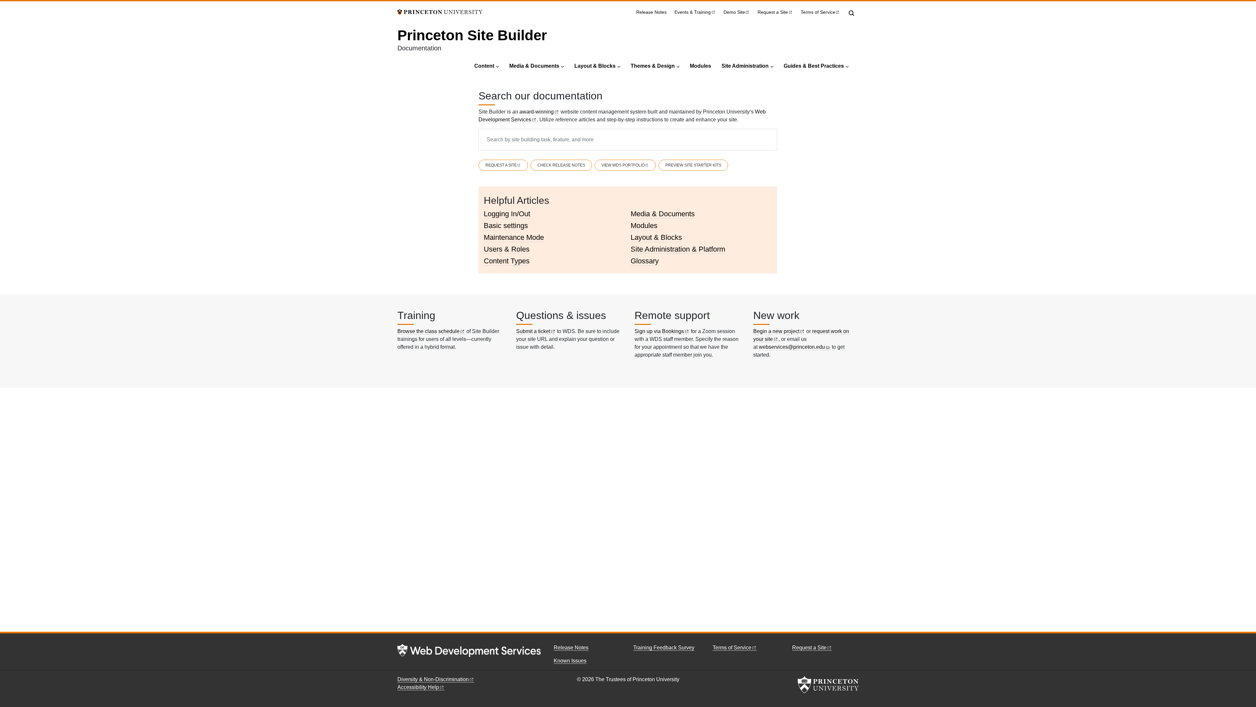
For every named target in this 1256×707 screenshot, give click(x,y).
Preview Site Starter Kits (693, 165)
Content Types (507, 261)
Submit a (533, 331)
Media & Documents (534, 66)
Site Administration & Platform (678, 249)
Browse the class (428, 331)
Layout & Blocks (595, 66)
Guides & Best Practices (814, 66)
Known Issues (570, 660)
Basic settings (506, 225)
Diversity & (433, 679)
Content (484, 66)
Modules (700, 66)
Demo (734, 12)
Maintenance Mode (514, 237)
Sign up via (659, 331)
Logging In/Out (507, 214)
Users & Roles (507, 249)
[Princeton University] (439, 11)
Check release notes (561, 165)
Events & (692, 12)
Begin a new (776, 331)
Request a (773, 12)
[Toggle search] (851, 13)
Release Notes (651, 12)
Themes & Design (653, 66)
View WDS (623, 165)
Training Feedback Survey (663, 647)
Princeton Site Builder (472, 35)
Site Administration (745, 66)
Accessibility (418, 687)
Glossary (645, 261)
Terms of (818, 12)
